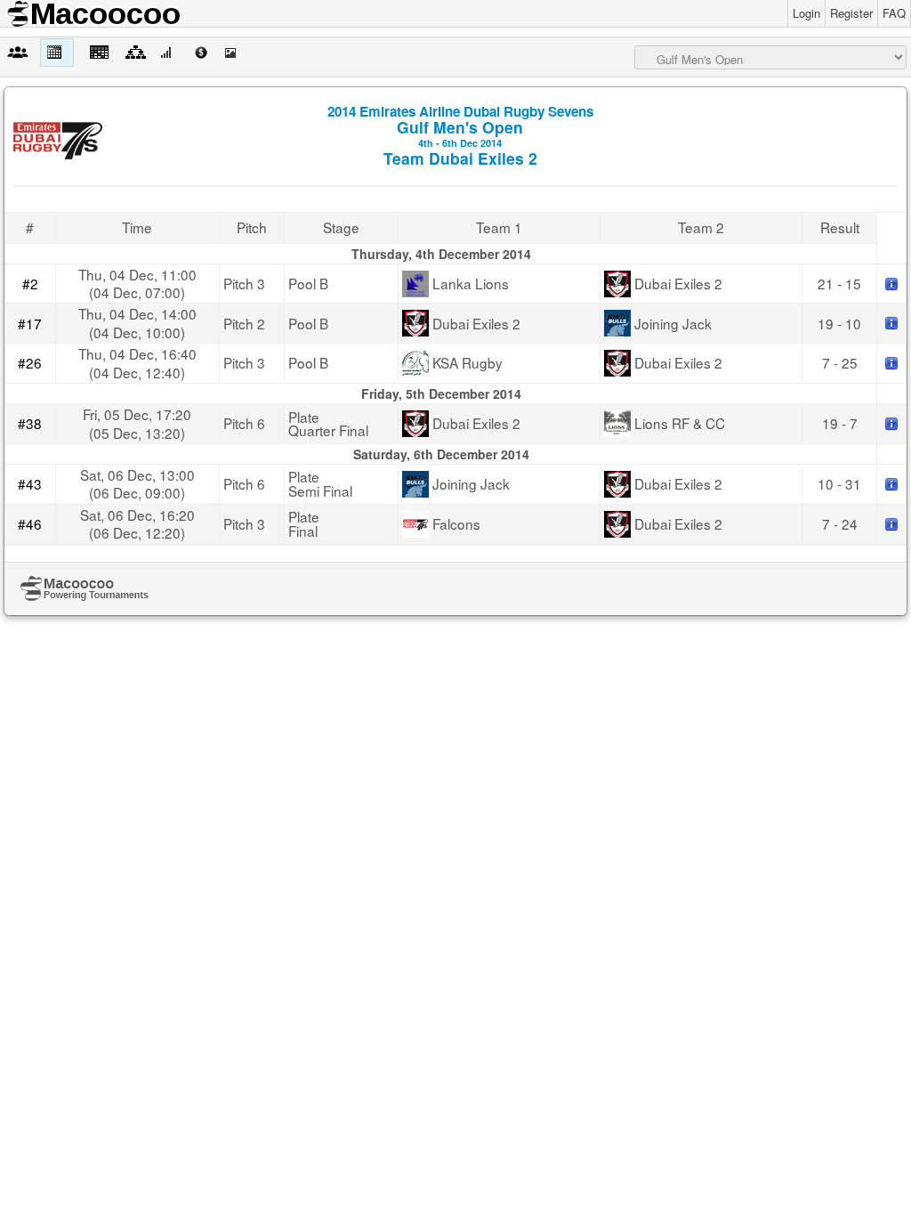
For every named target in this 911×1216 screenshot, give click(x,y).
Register (851, 12)
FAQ (894, 12)
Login (806, 12)
